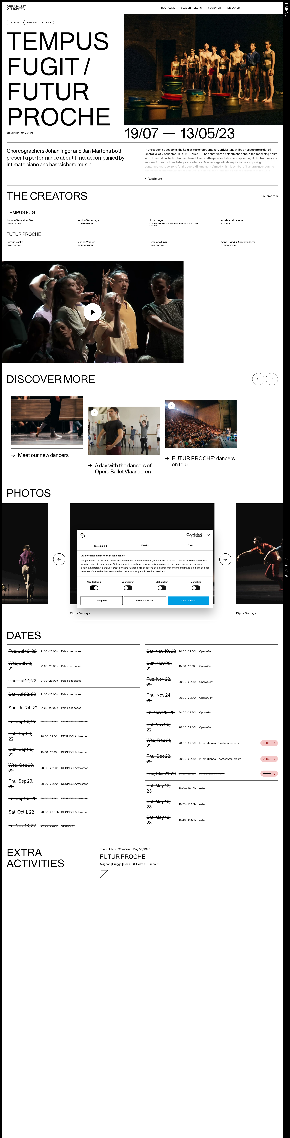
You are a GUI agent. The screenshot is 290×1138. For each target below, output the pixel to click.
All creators (270, 196)
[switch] (128, 587)
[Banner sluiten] (209, 535)
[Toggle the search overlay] (286, 570)
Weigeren (102, 600)
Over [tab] (190, 545)
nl (286, 575)
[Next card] (272, 379)
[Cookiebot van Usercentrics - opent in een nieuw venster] (189, 535)
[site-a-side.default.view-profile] (286, 565)
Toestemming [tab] (99, 546)
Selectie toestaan (145, 600)
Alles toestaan (188, 600)
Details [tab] (145, 545)
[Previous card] (258, 379)
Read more (153, 178)
